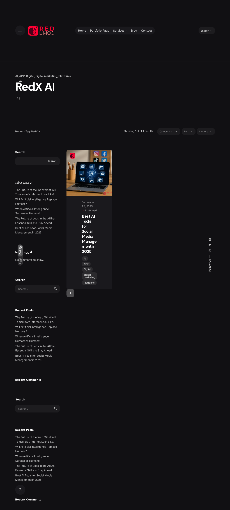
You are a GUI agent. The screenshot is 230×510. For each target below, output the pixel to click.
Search (20, 152)
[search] (56, 289)
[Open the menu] (20, 31)
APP (22, 76)
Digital (30, 76)
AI (16, 76)
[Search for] (37, 289)
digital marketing (46, 76)
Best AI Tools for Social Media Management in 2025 (89, 234)
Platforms (64, 76)
